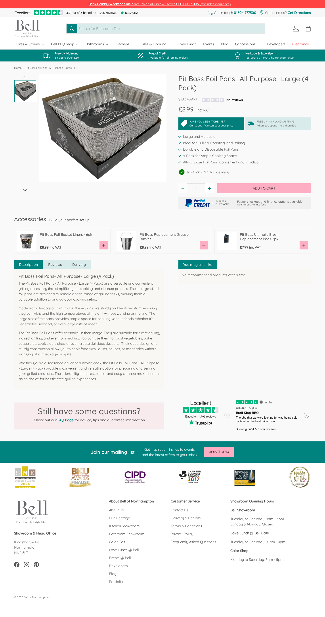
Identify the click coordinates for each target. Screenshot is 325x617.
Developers (276, 44)
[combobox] (166, 28)
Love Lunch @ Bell (124, 550)
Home (18, 68)
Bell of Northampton (36, 597)
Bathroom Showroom (126, 534)
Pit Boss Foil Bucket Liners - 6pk (66, 234)
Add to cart (264, 188)
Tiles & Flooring (153, 44)
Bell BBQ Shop (62, 44)
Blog (224, 44)
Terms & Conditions (186, 526)
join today (219, 452)
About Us (116, 510)
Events (208, 44)
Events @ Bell (120, 558)
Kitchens (122, 44)
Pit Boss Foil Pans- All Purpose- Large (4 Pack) (52, 68)
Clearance (300, 44)
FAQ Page (65, 420)
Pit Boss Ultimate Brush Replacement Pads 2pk (259, 236)
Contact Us (179, 510)
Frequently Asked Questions (193, 542)
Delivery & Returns (186, 518)
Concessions (245, 44)
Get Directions (299, 12)
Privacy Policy (182, 534)
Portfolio (116, 581)
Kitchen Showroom (124, 526)
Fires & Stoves (28, 44)
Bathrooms (95, 44)
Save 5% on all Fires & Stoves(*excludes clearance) (160, 4)
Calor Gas (117, 542)
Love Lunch (187, 44)
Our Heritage (119, 518)
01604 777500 (245, 12)
